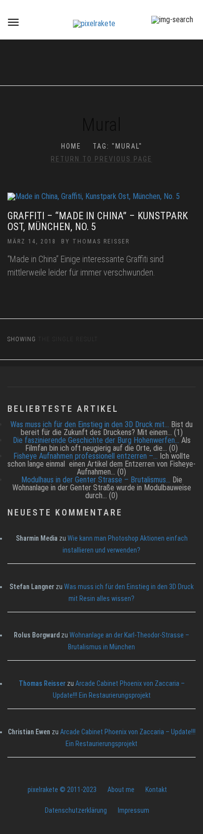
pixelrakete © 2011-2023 (62, 790)
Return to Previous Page (101, 159)
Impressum (133, 810)
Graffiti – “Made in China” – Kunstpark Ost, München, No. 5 (97, 221)
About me (121, 790)
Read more (101, 201)
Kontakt (156, 790)
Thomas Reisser (101, 241)
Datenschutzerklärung (76, 810)
